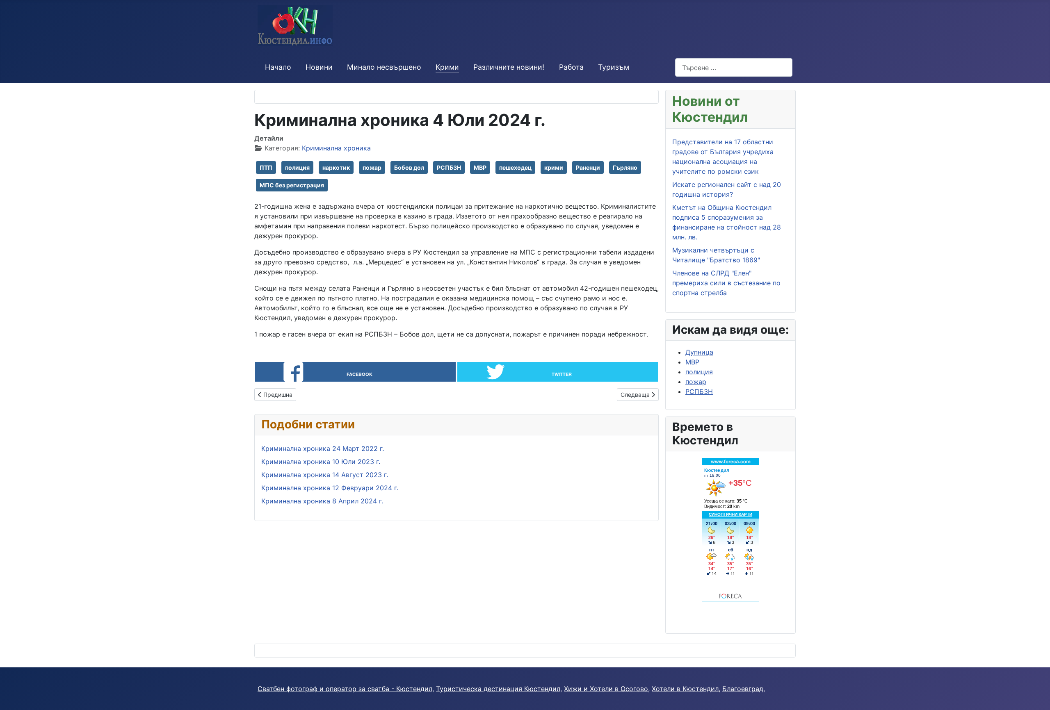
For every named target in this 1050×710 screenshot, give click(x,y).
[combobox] (733, 67)
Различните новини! (508, 67)
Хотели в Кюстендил (685, 689)
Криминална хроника (336, 148)
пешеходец (515, 167)
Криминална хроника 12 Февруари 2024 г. (329, 488)
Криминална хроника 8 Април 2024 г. (322, 501)
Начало (278, 67)
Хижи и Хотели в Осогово (606, 689)
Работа (571, 67)
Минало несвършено (384, 67)
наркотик (336, 167)
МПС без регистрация (292, 185)
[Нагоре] (1035, 694)
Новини (319, 67)
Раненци (588, 167)
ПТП (266, 167)
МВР (480, 167)
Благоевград (742, 689)
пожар (372, 167)
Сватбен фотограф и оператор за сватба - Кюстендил (345, 689)
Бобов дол (409, 167)
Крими (447, 67)
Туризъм (613, 67)
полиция (297, 167)
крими (553, 167)
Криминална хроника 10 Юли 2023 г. (320, 461)
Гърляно (625, 167)
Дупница (699, 352)
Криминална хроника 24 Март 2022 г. (322, 448)
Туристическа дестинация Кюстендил (498, 689)
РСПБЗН (449, 167)
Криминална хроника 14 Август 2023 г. (324, 475)
